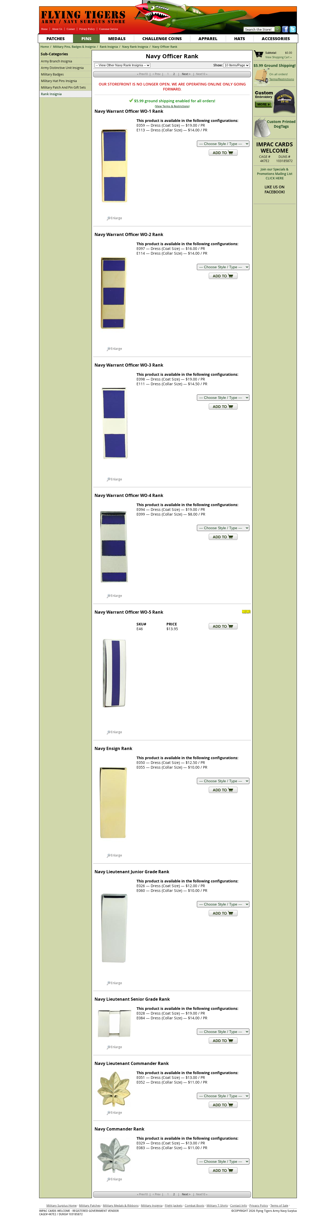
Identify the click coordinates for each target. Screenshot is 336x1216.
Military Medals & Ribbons (121, 1205)
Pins (86, 38)
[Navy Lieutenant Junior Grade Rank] (114, 979)
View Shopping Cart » (278, 57)
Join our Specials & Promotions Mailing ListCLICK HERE (274, 173)
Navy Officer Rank (164, 47)
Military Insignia (151, 1205)
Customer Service (108, 29)
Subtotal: (271, 53)
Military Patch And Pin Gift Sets (63, 87)
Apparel (207, 38)
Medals (116, 38)
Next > (186, 74)
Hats (239, 38)
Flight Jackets (173, 1205)
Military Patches (90, 1205)
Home (44, 29)
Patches (55, 38)
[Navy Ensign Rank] (114, 851)
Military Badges (52, 74)
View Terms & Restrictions (172, 106)
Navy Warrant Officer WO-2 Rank (128, 234)
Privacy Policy (87, 29)
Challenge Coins (162, 38)
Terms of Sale (279, 1205)
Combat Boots (194, 1205)
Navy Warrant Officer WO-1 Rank (128, 111)
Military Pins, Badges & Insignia (74, 47)
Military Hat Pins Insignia (59, 81)
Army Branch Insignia (56, 61)
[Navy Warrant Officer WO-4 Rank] (114, 591)
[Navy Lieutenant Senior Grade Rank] (114, 1043)
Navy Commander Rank (119, 1129)
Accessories (276, 38)
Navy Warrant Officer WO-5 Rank (128, 612)
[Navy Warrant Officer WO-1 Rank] (114, 214)
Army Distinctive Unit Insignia (62, 68)
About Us (57, 29)
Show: (218, 65)
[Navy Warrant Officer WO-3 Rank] (114, 475)
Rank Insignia (109, 47)
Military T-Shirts (217, 1205)
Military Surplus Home (61, 1205)
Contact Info (238, 1205)
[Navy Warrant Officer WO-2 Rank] (114, 344)
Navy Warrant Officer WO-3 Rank (128, 365)
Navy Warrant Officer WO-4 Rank (128, 495)
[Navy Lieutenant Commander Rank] (114, 1108)
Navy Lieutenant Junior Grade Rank (131, 872)
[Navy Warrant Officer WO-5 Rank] (114, 728)
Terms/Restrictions (281, 79)
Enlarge (116, 218)
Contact (71, 29)
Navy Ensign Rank (113, 748)
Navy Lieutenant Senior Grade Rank (132, 999)
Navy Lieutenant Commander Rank (131, 1063)
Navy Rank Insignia (135, 47)
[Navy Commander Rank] (114, 1175)
